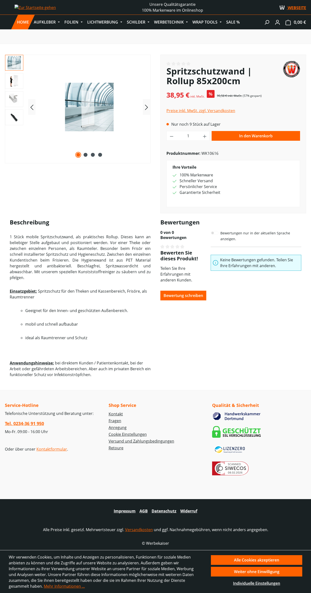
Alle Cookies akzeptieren (256, 560)
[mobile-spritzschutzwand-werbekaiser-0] (89, 107)
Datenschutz (164, 511)
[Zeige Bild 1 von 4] (78, 155)
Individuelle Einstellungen (256, 583)
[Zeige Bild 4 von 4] (100, 155)
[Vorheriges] (31, 107)
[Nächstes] (146, 107)
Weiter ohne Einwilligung (256, 571)
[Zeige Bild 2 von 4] (85, 155)
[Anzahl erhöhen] (205, 136)
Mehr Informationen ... (64, 586)
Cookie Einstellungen (128, 434)
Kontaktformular (51, 449)
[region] (77, 107)
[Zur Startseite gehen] (35, 7)
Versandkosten (139, 529)
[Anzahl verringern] (171, 136)
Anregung (118, 427)
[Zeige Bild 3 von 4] (93, 155)
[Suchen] (266, 22)
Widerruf (188, 511)
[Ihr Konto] (277, 22)
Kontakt (116, 414)
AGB (143, 511)
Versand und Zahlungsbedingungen (141, 441)
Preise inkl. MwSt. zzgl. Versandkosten (200, 110)
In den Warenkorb (256, 136)
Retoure (116, 448)
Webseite (296, 7)
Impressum (125, 511)
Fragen (115, 420)
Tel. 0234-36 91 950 (24, 423)
